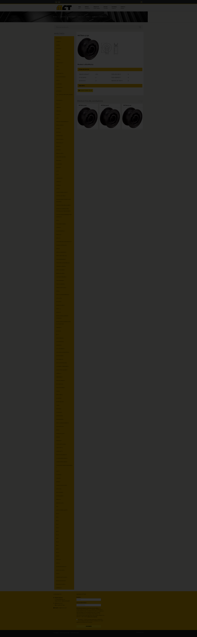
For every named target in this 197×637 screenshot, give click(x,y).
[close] (131, 301)
